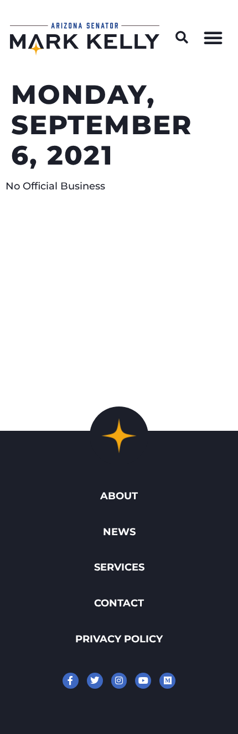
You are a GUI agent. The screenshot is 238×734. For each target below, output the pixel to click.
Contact (119, 603)
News (119, 531)
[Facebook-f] (71, 681)
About (119, 495)
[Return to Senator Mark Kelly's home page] (84, 52)
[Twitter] (95, 681)
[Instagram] (119, 681)
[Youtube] (143, 681)
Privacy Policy (119, 639)
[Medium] (167, 681)
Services (119, 567)
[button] (182, 37)
